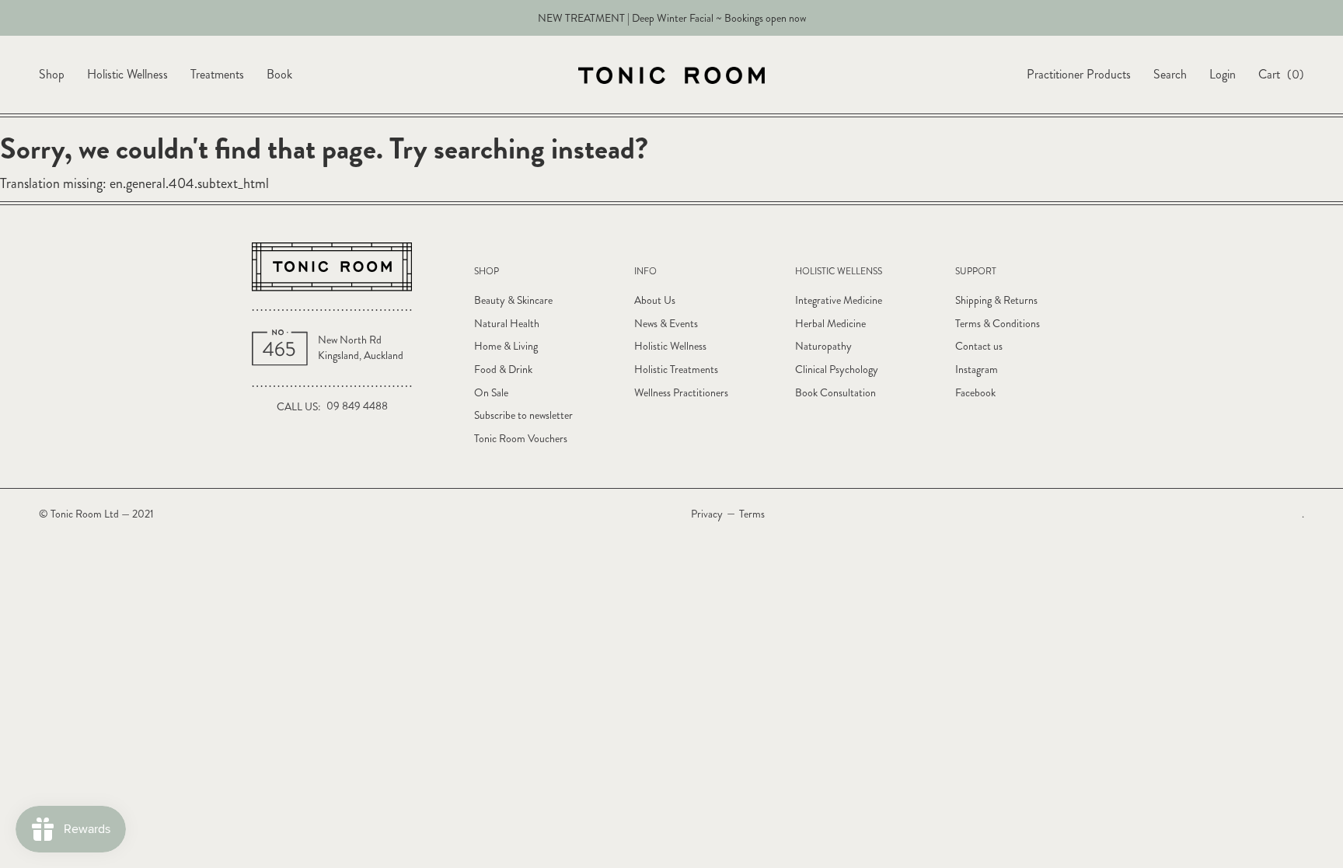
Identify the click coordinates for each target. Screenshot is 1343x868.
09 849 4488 (357, 406)
